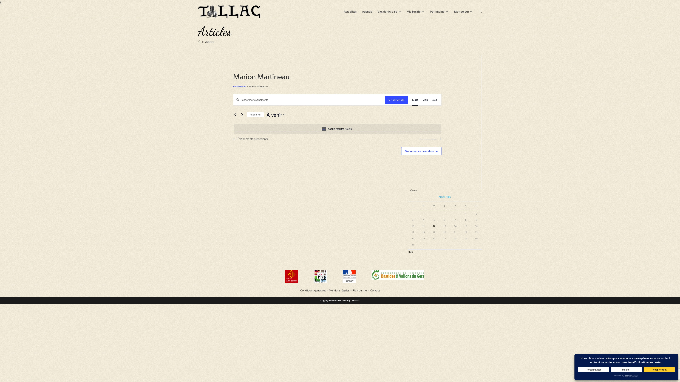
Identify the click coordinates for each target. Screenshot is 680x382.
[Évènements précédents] (235, 115)
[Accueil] (199, 42)
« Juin (410, 251)
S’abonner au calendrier (419, 151)
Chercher (396, 100)
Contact (375, 290)
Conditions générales (313, 290)
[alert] (337, 129)
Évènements (239, 86)
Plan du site (360, 290)
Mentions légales (339, 290)
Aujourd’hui (255, 114)
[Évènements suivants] (242, 115)
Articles (209, 42)
